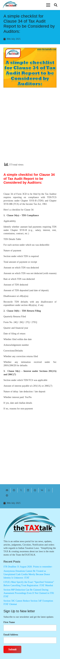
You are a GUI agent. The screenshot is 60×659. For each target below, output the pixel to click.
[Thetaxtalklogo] (10, 5)
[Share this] (14, 490)
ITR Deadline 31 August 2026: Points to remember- (28, 566)
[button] (48, 5)
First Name (9, 622)
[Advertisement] (30, 128)
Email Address (11, 634)
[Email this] (7, 490)
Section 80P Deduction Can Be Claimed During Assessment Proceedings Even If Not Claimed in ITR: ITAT (29, 593)
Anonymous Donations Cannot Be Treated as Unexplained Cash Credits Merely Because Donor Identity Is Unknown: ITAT (27, 574)
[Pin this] (35, 490)
